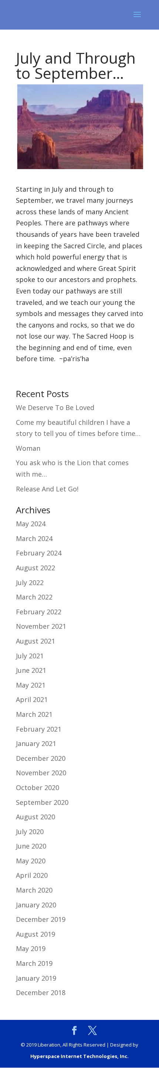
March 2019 (34, 963)
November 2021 (41, 626)
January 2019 (36, 978)
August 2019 (35, 934)
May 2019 (30, 948)
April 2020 (32, 875)
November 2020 (41, 772)
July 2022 (30, 582)
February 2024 (38, 552)
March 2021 (34, 714)
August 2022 (35, 567)
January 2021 (36, 743)
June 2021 (31, 670)
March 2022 (34, 596)
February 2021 (38, 729)
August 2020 (35, 816)
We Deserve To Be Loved (55, 407)
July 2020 (30, 831)
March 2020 (34, 890)
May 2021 (30, 685)
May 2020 (30, 860)
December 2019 (40, 919)
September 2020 (42, 802)
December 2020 (40, 758)
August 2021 (35, 641)
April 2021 (32, 699)
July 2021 (30, 655)
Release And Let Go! (47, 488)
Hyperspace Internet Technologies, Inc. (79, 1056)
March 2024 (34, 538)
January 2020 (36, 904)
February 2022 (38, 611)
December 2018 (40, 992)
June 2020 (31, 846)
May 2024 (30, 523)
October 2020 (37, 787)
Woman (28, 448)
